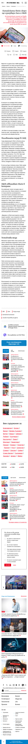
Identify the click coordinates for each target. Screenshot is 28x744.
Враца (11, 434)
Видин (5, 434)
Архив (14, 565)
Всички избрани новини (18, 416)
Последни (6, 351)
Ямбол (20, 456)
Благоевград (7, 428)
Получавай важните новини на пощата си (14, 688)
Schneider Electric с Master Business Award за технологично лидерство (13, 634)
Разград (7, 447)
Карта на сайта (18, 719)
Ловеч (15, 439)
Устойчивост (5, 699)
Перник (5, 445)
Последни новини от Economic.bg (18, 522)
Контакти (5, 721)
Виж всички (24, 596)
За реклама (5, 712)
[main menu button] (25, 2)
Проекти (4, 704)
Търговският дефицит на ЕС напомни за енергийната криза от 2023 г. (18, 484)
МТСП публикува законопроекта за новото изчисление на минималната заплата (17, 394)
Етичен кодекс (6, 724)
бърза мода (16, 311)
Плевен (12, 445)
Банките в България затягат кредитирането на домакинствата (17, 405)
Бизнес (8, 6)
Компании (13, 6)
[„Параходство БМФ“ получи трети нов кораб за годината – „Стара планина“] (14, 666)
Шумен (13, 456)
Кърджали (14, 436)
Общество (18, 699)
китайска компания (8, 314)
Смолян (13, 450)
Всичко (17, 704)
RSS (25, 685)
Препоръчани (21, 351)
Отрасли (12, 582)
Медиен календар (7, 734)
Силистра (20, 447)
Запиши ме (23, 690)
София (20, 450)
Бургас (16, 428)
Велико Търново (15, 431)
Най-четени (12, 351)
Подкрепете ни (18, 729)
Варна (5, 431)
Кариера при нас (6, 727)
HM (4, 311)
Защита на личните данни (19, 713)
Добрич (5, 436)
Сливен (5, 450)
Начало (3, 6)
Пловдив (20, 445)
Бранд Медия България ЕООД (18, 725)
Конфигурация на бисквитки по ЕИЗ (7, 732)
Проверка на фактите (6, 716)
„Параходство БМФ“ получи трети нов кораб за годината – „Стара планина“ (13, 676)
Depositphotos (19, 742)
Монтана (6, 442)
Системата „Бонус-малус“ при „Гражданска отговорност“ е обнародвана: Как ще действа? (18, 368)
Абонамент (5, 719)
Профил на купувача (7, 729)
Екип (16, 715)
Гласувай (8, 565)
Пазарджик (15, 442)
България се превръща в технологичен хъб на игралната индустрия (15, 587)
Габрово (18, 434)
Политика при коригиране (18, 721)
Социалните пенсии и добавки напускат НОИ (17, 385)
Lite (16, 701)
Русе (13, 447)
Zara (9, 311)
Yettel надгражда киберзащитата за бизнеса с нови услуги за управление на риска (13, 655)
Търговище (19, 453)
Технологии (5, 701)
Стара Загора (8, 453)
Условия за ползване (20, 727)
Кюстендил (7, 439)
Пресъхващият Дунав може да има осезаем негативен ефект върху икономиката (18, 378)
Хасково (6, 456)
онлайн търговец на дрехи (10, 317)
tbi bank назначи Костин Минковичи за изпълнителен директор (18, 491)
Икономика (5, 696)
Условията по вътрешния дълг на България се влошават (17, 358)
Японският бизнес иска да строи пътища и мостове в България (17, 412)
